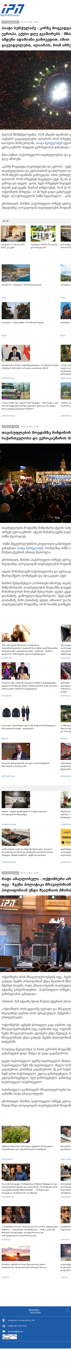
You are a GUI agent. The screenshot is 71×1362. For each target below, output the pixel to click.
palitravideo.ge (8, 378)
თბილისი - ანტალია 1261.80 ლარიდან (21, 285)
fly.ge (4, 297)
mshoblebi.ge (8, 1197)
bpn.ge (5, 738)
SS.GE (5, 221)
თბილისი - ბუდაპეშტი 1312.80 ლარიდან (22, 322)
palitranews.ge (8, 776)
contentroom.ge (9, 824)
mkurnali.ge (7, 1159)
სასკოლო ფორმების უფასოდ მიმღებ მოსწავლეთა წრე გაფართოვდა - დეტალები (29, 727)
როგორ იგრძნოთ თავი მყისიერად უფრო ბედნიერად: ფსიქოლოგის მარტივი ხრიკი (24, 1265)
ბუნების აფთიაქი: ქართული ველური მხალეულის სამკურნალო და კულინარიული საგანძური (27, 1147)
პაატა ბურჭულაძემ (49, 143)
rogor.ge (5, 1277)
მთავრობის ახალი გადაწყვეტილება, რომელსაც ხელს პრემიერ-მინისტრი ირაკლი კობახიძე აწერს (30, 366)
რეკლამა (35, 1313)
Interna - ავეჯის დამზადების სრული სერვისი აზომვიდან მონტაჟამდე (24, 813)
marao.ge (6, 1239)
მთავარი (34, 1310)
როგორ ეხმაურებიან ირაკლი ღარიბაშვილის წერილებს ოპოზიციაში (26, 764)
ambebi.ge (6, 658)
